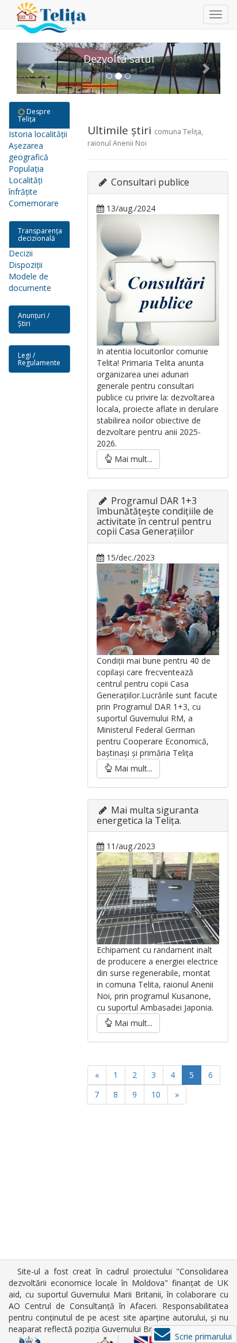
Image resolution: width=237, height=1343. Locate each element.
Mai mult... (132, 458)
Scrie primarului (204, 1336)
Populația (26, 168)
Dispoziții (26, 264)
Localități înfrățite (26, 186)
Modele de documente (30, 282)
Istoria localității (38, 133)
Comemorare (34, 203)
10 (155, 1094)
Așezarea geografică (28, 151)
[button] (32, 68)
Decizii (21, 253)
